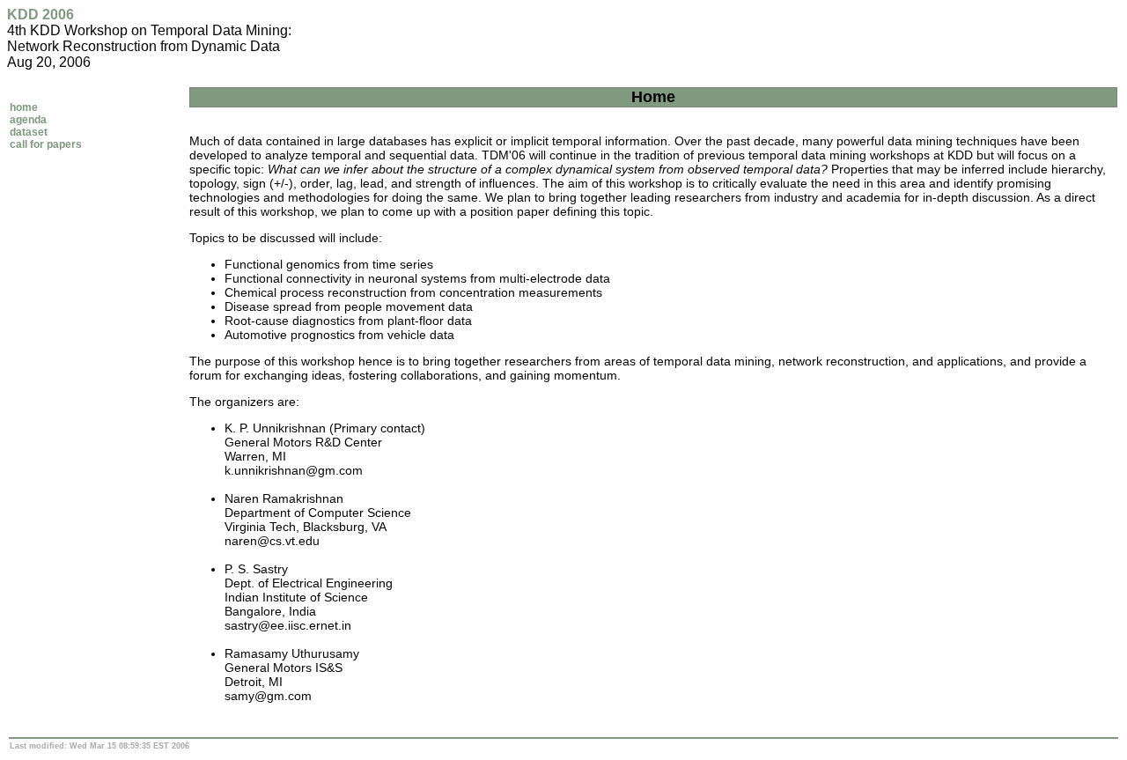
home (24, 107)
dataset (29, 132)
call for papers (46, 144)
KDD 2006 (40, 14)
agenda (28, 120)
